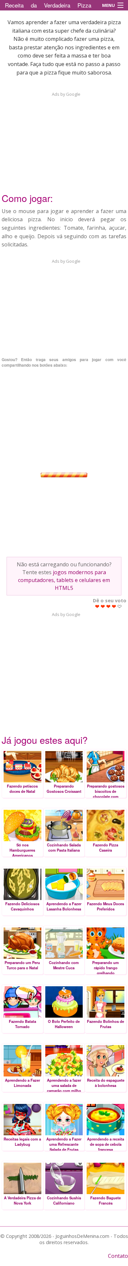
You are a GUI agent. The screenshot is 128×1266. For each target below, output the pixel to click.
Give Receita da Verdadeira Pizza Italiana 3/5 (108, 606)
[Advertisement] (64, 138)
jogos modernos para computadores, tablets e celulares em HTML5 (64, 580)
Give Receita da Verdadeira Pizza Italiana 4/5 (114, 606)
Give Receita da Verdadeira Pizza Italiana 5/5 (119, 606)
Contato (118, 1255)
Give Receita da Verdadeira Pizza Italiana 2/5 (103, 606)
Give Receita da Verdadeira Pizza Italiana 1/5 (97, 606)
